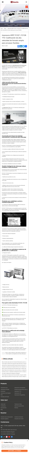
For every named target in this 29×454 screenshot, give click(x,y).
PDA (2, 394)
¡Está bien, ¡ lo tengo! (14, 450)
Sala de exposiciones (21, 24)
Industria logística (4, 418)
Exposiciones (10, 25)
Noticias (16, 25)
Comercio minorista (19, 416)
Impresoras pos (4, 387)
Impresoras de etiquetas (20, 387)
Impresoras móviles (5, 389)
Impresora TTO (18, 391)
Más (26, 358)
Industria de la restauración (7, 416)
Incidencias (12, 24)
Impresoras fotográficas (20, 394)
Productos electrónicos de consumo (21, 389)
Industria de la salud (19, 418)
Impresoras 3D (18, 393)
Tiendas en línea (18, 404)
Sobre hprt (6, 24)
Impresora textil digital (6, 393)
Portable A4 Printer (5, 396)
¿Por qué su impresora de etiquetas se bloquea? (11, 373)
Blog (20, 25)
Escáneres (3, 391)
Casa (2, 28)
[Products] (3, 2)
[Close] (27, 441)
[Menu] (26, 2)
